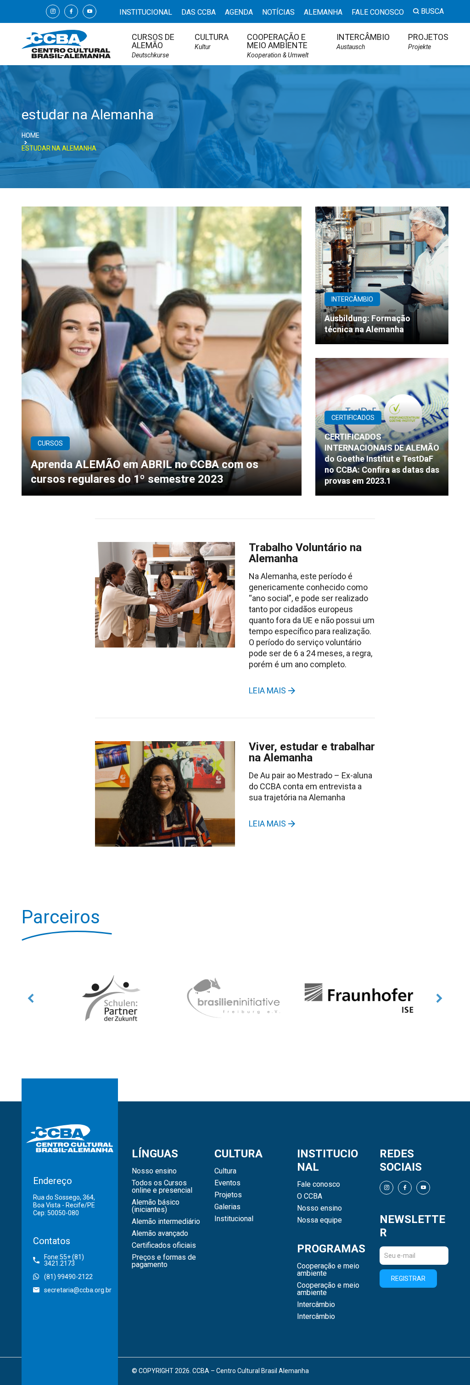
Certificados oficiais (164, 1245)
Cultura (212, 41)
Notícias (278, 12)
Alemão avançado (160, 1233)
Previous (31, 998)
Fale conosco (378, 12)
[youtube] (89, 11)
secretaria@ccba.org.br (75, 1290)
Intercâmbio (363, 41)
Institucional (145, 12)
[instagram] (53, 11)
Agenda (239, 12)
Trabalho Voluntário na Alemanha (305, 553)
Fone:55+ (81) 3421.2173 (64, 1260)
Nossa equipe (319, 1220)
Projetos (428, 41)
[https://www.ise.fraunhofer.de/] (269, 998)
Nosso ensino (154, 1171)
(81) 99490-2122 (68, 1276)
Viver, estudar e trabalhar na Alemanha (312, 752)
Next (439, 998)
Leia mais (267, 691)
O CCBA (309, 1196)
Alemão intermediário (166, 1221)
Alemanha (323, 12)
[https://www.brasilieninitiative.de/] (145, 998)
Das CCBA (198, 12)
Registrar (408, 1278)
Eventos (227, 1183)
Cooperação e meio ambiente (277, 45)
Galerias (227, 1207)
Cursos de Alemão (153, 45)
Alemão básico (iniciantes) (155, 1206)
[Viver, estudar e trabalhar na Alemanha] (165, 794)
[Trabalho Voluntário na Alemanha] (165, 595)
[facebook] (71, 11)
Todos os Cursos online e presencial (162, 1186)
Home (30, 135)
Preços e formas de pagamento (164, 1261)
